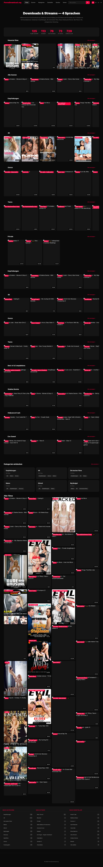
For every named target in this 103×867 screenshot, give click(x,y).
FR (101, 2)
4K (18, 818)
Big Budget (18, 831)
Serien (65, 2)
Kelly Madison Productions (51, 824)
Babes (18, 824)
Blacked (51, 818)
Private (51, 821)
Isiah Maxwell (84, 824)
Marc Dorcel (51, 814)
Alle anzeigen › (91, 40)
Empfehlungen (18, 814)
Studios (58, 2)
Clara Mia (84, 828)
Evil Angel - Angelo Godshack (51, 834)
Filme (26, 2)
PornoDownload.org (12, 2)
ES (98, 2)
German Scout (51, 828)
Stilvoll (18, 828)
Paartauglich (18, 844)
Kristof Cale (84, 814)
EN (95, 2)
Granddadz (51, 844)
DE (93, 2)
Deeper (51, 831)
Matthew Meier (84, 818)
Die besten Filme (18, 821)
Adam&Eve (51, 838)
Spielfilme (18, 838)
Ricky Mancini (84, 831)
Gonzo (18, 841)
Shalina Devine (84, 838)
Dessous (18, 834)
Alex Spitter (84, 844)
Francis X (84, 821)
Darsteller (50, 2)
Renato (84, 841)
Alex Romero (84, 834)
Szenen (33, 2)
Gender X (51, 841)
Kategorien (41, 2)
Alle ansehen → (95, 464)
